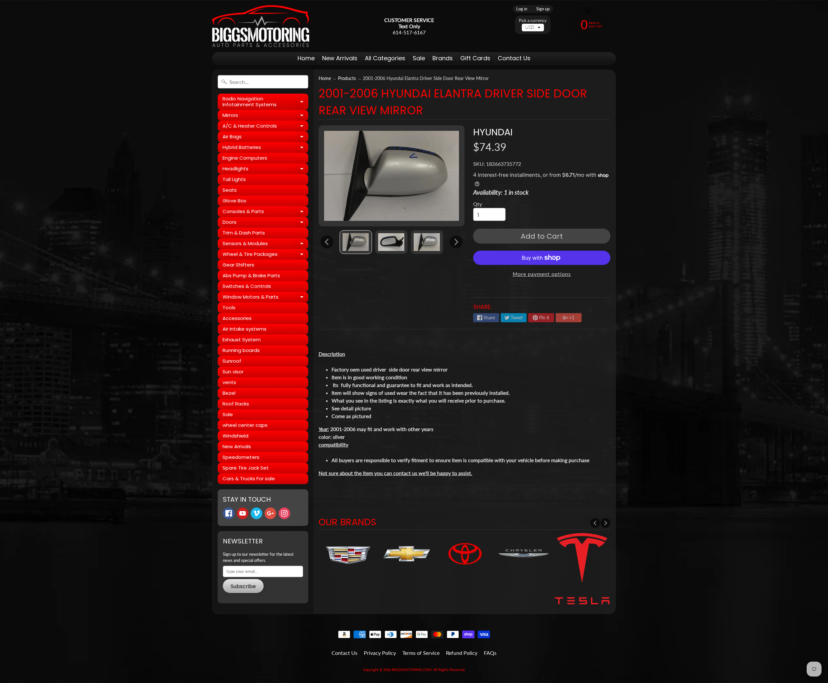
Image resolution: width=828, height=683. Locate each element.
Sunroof (232, 361)
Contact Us (514, 58)
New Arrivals (339, 58)
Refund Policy (461, 653)
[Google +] (270, 513)
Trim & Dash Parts (244, 232)
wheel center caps (245, 425)
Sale (419, 58)
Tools (229, 307)
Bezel (229, 393)
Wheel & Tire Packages (265, 255)
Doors (265, 223)
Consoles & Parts (265, 212)
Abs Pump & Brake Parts (251, 275)
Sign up (543, 9)
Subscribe (243, 586)
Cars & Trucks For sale (249, 478)
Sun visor (233, 371)
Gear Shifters (238, 264)
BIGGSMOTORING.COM (411, 669)
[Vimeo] (256, 513)
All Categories (385, 58)
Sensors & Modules (265, 244)
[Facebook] (228, 513)
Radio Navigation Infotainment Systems (265, 101)
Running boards (241, 350)
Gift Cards (475, 58)
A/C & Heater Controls (265, 126)
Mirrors (265, 116)
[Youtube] (242, 513)
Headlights (265, 169)
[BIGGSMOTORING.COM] (260, 26)
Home (306, 58)
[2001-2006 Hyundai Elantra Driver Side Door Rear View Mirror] (356, 242)
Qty (477, 204)
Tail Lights (234, 179)
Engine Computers (245, 157)
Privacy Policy (380, 653)
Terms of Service (421, 653)
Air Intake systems (245, 328)
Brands (442, 58)
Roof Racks (236, 403)
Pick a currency (533, 20)
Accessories (237, 318)
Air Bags (265, 137)
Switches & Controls (247, 286)
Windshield (235, 435)
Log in (521, 9)
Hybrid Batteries (265, 148)
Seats (230, 190)
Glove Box (234, 200)
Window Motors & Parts (265, 297)
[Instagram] (284, 513)
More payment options (542, 274)
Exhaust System (242, 339)
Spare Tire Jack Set (246, 467)
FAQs (490, 653)
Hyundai (493, 132)
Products (347, 78)
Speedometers (241, 457)
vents (229, 382)
